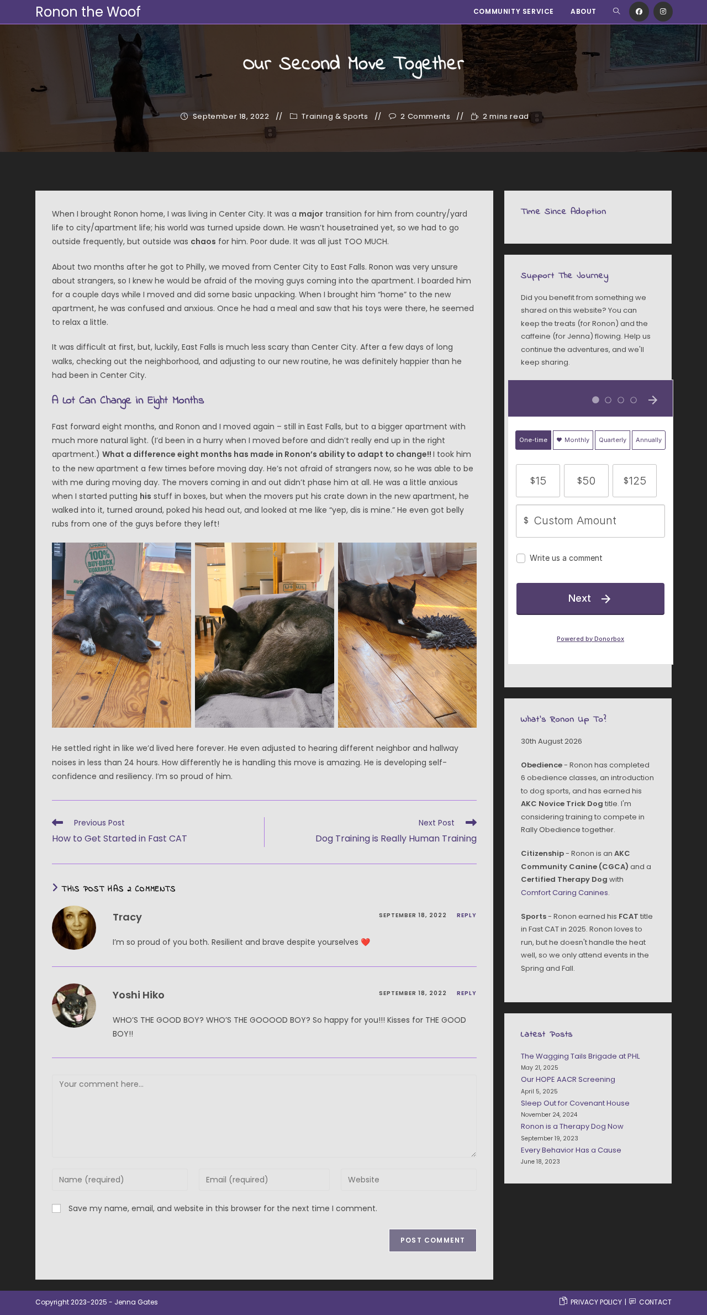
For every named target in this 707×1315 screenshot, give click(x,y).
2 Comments (425, 117)
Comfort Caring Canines (564, 892)
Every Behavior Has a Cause (571, 1150)
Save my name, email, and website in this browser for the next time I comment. (222, 1208)
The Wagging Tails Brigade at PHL (580, 1056)
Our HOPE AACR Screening (568, 1079)
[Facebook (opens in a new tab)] (639, 12)
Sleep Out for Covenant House (575, 1103)
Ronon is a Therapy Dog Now (572, 1126)
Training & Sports (335, 117)
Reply (467, 915)
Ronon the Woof (88, 12)
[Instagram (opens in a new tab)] (663, 12)
